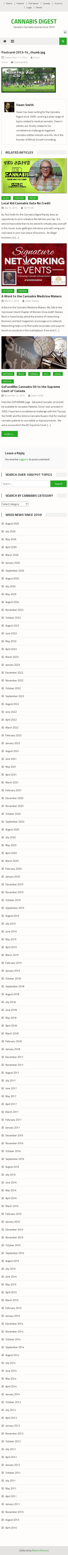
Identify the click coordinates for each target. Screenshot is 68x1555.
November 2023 (14, 610)
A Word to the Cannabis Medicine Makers (31, 296)
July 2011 (10, 1480)
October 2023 (13, 618)
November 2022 (14, 680)
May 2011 (10, 1488)
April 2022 (11, 719)
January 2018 (12, 1049)
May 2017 (10, 1096)
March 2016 (11, 1206)
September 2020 (14, 821)
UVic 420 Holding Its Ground (12, 434)
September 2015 (14, 1253)
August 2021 (12, 751)
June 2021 (11, 759)
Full (46, 374)
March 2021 (11, 782)
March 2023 (11, 657)
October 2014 (13, 1339)
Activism (8, 291)
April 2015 (11, 1292)
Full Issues (33, 3)
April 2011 (11, 1496)
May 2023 (10, 641)
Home (9, 3)
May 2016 (10, 1190)
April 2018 (11, 1025)
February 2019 (13, 963)
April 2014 (11, 1386)
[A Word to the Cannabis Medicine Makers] (34, 264)
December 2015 (14, 1229)
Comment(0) (21, 62)
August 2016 (12, 1167)
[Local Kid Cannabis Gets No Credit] (34, 175)
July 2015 (10, 1269)
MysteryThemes (40, 1550)
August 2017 (12, 1072)
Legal (29, 7)
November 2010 (14, 1512)
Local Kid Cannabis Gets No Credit (26, 203)
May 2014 (10, 1378)
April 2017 (11, 1104)
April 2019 (11, 947)
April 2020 (11, 853)
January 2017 (12, 1127)
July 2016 (10, 1174)
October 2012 (13, 1441)
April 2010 (11, 1527)
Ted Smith (29, 208)
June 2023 (11, 633)
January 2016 (12, 1222)
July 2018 (10, 1002)
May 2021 (10, 767)
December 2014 (14, 1324)
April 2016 (11, 1198)
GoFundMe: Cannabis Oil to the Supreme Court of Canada (30, 388)
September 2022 (14, 696)
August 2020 (12, 829)
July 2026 (10, 531)
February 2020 (13, 869)
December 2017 (14, 1057)
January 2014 (12, 1394)
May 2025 (10, 594)
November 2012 (14, 1433)
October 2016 (13, 1151)
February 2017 (13, 1120)
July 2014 (10, 1363)
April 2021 (11, 774)
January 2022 (12, 743)
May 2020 (10, 845)
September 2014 (14, 1347)
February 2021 (13, 790)
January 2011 (12, 1504)
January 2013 (12, 1425)
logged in (24, 459)
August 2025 (12, 578)
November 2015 (14, 1237)
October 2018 (13, 978)
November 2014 (14, 1331)
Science (58, 3)
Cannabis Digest (34, 21)
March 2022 (11, 727)
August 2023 (12, 625)
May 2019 (10, 939)
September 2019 (14, 908)
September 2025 (14, 570)
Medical (7, 381)
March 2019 (11, 955)
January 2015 (12, 1316)
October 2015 (13, 1245)
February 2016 (13, 1214)
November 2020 (14, 806)
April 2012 (11, 1457)
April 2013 (11, 1418)
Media (33, 198)
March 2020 (11, 861)
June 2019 (11, 931)
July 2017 (10, 1080)
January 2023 (12, 665)
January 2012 (12, 1465)
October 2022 (13, 688)
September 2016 (14, 1159)
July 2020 (10, 837)
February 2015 (13, 1308)
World (39, 7)
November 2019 (14, 892)
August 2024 (12, 602)
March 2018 (11, 1033)
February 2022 (13, 735)
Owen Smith (25, 104)
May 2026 (10, 539)
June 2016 (11, 1182)
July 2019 (10, 923)
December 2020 (14, 798)
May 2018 (10, 1018)
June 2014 (11, 1371)
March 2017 (11, 1112)
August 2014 (12, 1355)
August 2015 (12, 1261)
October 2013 (13, 1402)
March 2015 (11, 1300)
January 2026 (12, 563)
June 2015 (11, 1276)
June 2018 (11, 1010)
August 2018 (12, 994)
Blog (6, 198)
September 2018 (14, 986)
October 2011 (13, 1473)
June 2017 (11, 1088)
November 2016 (14, 1143)
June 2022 (11, 712)
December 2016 (14, 1135)
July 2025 (10, 586)
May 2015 (10, 1284)
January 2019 (12, 971)
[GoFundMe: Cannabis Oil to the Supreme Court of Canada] (34, 352)
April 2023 (11, 649)
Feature (20, 3)
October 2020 (13, 814)
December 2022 (14, 672)
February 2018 (13, 1041)
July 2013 (10, 1410)
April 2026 (11, 547)
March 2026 (11, 555)
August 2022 (12, 704)
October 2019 (13, 900)
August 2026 (12, 523)
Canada (46, 3)
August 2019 (12, 916)
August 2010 (12, 1520)
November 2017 (14, 1065)
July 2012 (10, 1449)
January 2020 (12, 876)
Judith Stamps (32, 301)
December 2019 (14, 884)
